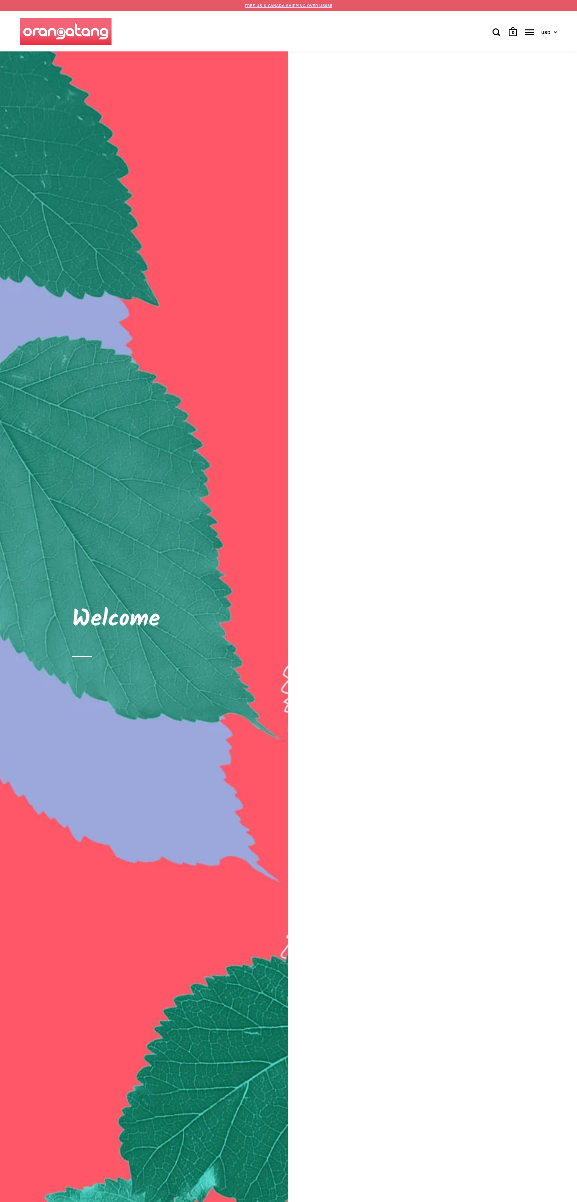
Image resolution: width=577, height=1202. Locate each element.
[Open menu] (529, 32)
